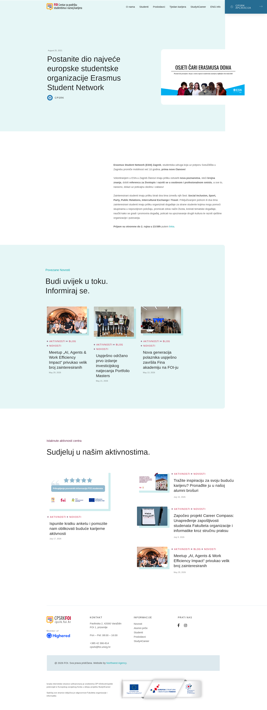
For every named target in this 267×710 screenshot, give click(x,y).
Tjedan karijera (178, 6)
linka (171, 226)
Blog (72, 341)
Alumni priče (141, 628)
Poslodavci (159, 6)
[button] (246, 7)
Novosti (55, 346)
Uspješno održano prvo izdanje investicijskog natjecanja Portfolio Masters (113, 366)
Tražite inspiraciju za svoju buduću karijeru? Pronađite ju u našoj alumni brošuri (204, 485)
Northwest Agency (116, 663)
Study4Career (198, 6)
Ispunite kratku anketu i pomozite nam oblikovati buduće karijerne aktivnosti (78, 528)
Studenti (144, 6)
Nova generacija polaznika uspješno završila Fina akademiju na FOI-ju (160, 360)
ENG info (215, 6)
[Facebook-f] (178, 625)
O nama (130, 6)
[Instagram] (185, 625)
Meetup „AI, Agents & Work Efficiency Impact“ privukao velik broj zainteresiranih (68, 360)
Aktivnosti (57, 341)
